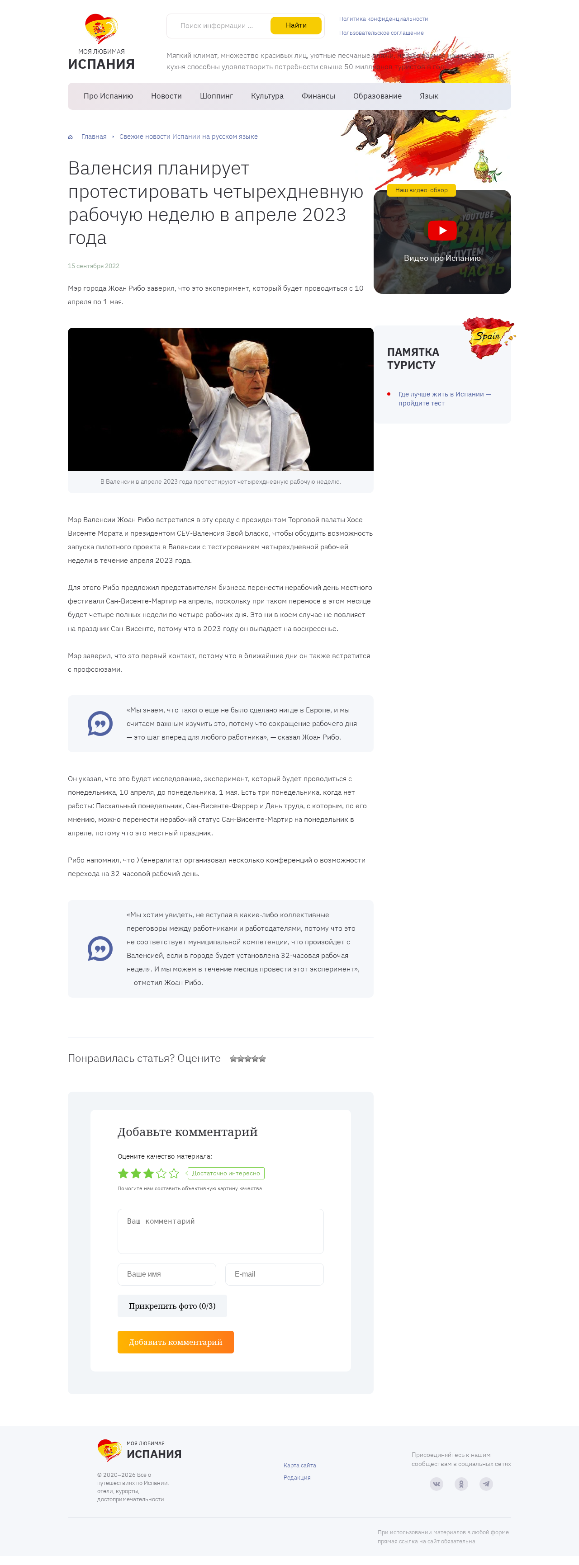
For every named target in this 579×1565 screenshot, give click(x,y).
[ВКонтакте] (436, 1484)
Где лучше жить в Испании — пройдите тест (445, 398)
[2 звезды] (240, 1058)
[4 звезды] (255, 1058)
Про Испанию (108, 96)
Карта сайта (300, 1465)
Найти (296, 24)
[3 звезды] (248, 1058)
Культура (267, 96)
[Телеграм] (486, 1484)
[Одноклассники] (461, 1484)
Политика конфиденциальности (383, 19)
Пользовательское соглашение (381, 33)
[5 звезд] (262, 1058)
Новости (166, 96)
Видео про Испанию (442, 258)
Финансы (318, 96)
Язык (429, 96)
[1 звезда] (233, 1058)
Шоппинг (216, 96)
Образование (377, 96)
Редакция (297, 1477)
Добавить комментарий (176, 1342)
